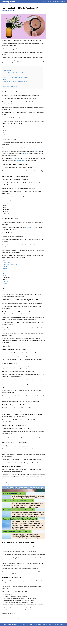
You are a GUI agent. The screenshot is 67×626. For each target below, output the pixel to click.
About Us (62, 624)
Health (44, 1)
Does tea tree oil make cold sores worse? (12, 617)
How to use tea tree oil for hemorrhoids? (12, 618)
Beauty (54, 1)
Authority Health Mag (12, 624)
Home (3, 6)
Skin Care (12, 6)
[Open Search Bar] (65, 1)
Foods (49, 1)
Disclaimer (44, 624)
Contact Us (61, 1)
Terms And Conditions (54, 624)
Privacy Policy (30, 624)
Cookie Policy (37, 624)
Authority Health (8, 1)
